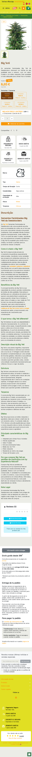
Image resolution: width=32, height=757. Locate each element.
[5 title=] (27, 511)
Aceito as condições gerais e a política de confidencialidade (16, 671)
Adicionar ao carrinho (16, 124)
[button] (19, 8)
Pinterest (17, 130)
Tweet (14, 130)
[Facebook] (16, 698)
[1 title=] (17, 511)
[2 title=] (20, 511)
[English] (29, 3)
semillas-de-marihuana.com (13, 621)
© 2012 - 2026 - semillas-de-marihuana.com (15, 743)
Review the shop (15, 523)
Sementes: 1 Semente (8, 90)
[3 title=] (22, 511)
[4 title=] (25, 511)
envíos (4, 561)
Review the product (15, 519)
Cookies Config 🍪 (16, 744)
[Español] (24, 3)
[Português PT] (27, 3)
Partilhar (11, 130)
